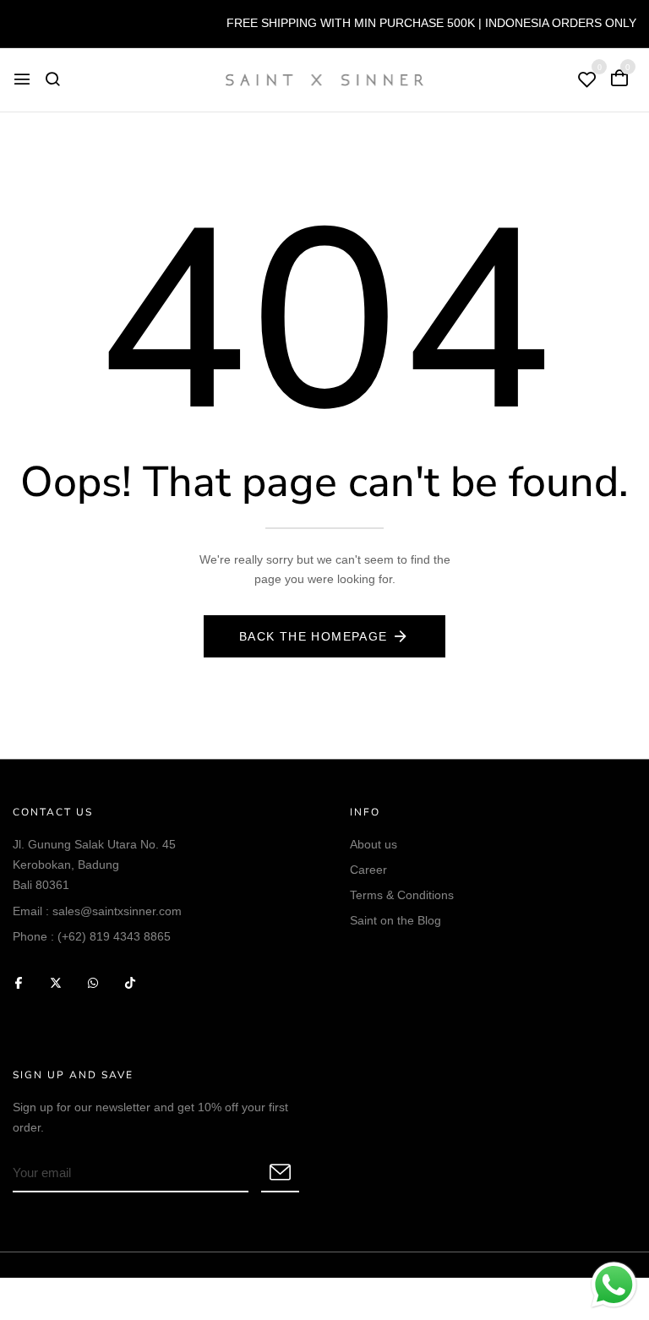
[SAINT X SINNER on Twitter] (56, 982)
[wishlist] (587, 80)
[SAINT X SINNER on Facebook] (19, 982)
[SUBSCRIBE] (280, 1173)
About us (373, 844)
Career (368, 869)
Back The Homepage (313, 636)
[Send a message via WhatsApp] (614, 1285)
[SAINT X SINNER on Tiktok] (130, 982)
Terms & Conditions (402, 895)
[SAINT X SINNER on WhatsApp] (93, 982)
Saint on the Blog (395, 920)
